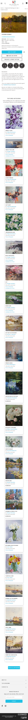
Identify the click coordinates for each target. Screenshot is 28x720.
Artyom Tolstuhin (11, 334)
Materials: (4, 39)
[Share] (23, 52)
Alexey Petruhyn (11, 482)
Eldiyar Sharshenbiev (12, 429)
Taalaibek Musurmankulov (8, 36)
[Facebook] (2, 706)
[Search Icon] (5, 3)
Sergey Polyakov (11, 151)
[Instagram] (5, 706)
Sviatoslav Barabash (12, 398)
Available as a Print (10, 156)
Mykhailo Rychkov (11, 600)
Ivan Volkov (10, 547)
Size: (3, 40)
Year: (3, 41)
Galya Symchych (11, 132)
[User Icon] (23, 3)
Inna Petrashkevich (12, 450)
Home (2, 8)
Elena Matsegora (11, 364)
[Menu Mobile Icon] (1, 3)
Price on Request (9, 135)
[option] (14, 22)
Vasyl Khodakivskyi (11, 179)
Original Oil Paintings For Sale (11, 8)
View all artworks (14, 667)
